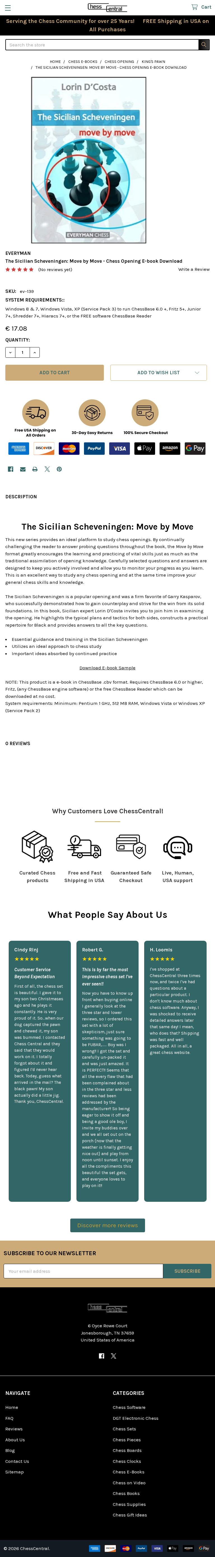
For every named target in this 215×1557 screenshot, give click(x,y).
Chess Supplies (129, 1504)
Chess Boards (127, 1450)
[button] (158, 373)
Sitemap (14, 1472)
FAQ (9, 1418)
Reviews (14, 1429)
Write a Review (194, 269)
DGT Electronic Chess (135, 1418)
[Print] (35, 469)
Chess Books (126, 1493)
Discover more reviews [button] (107, 1225)
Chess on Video (129, 1482)
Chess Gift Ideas (130, 1515)
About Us (15, 1439)
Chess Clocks (127, 1461)
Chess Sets (124, 1429)
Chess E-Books (128, 1472)
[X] (47, 469)
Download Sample (107, 667)
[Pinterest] (59, 469)
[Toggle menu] (7, 7)
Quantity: (17, 340)
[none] (88, 160)
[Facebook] (10, 469)
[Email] (23, 469)
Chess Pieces (127, 1439)
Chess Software (129, 1407)
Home (11, 1407)
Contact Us (17, 1461)
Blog (10, 1450)
